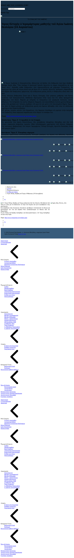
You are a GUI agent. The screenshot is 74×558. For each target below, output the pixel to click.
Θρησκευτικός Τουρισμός (8, 392)
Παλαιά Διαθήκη (9, 288)
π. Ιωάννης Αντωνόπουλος (11, 328)
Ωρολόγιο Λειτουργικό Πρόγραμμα (14, 264)
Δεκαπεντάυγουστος (10, 320)
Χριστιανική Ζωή (9, 349)
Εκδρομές (7, 368)
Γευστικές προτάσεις (7, 396)
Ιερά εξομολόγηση (6, 268)
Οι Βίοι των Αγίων (9, 295)
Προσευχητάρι (5, 269)
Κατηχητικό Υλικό (9, 366)
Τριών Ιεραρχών (9, 325)
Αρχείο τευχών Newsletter (8, 395)
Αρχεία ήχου (8, 390)
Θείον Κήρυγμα (5, 266)
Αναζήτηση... (4, 9)
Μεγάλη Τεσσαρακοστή (11, 315)
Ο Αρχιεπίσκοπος (6, 242)
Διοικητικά (4, 244)
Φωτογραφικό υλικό (10, 387)
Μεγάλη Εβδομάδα (9, 317)
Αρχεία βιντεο (8, 388)
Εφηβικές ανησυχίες (10, 347)
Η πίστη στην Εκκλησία (11, 346)
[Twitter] (5, 200)
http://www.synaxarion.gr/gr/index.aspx (16, 217)
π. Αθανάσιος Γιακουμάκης (12, 327)
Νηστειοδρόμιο (8, 296)
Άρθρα (6, 286)
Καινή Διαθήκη (8, 290)
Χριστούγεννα (8, 314)
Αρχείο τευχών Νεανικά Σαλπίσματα (11, 393)
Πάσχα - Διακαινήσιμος (11, 318)
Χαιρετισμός (4, 241)
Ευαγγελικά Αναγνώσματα (12, 293)
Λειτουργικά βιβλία (10, 263)
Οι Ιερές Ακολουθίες (10, 261)
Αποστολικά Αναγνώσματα (12, 291)
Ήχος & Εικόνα (5, 385)
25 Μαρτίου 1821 (9, 323)
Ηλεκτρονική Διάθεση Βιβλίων (10, 369)
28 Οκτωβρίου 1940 (10, 322)
